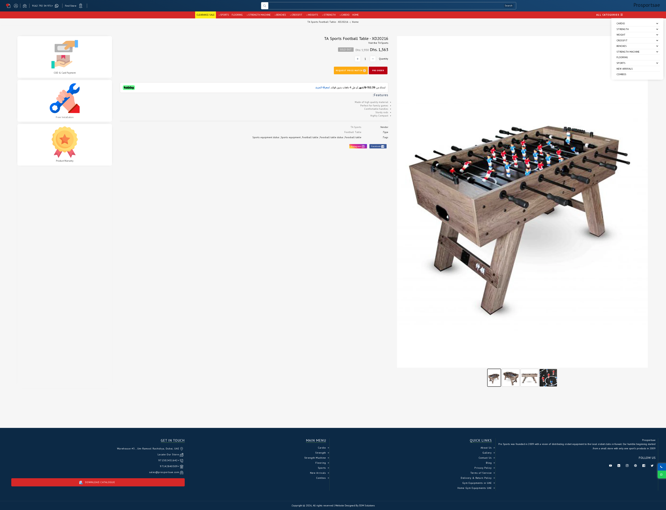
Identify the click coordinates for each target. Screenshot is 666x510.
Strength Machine (315, 457)
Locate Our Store (168, 454)
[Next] (643, 202)
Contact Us (485, 457)
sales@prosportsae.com (164, 472)
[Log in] (16, 6)
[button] (8, 6)
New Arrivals (625, 68)
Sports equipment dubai (266, 137)
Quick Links (481, 440)
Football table (310, 137)
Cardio (322, 447)
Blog (489, 462)
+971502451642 (168, 460)
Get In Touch (173, 440)
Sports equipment (291, 137)
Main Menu (316, 440)
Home (355, 21)
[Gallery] (522, 212)
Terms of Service (481, 472)
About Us (486, 447)
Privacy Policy (483, 467)
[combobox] (392, 5)
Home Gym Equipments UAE (475, 488)
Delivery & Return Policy (476, 477)
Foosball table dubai (331, 137)
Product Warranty (64, 160)
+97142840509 (169, 466)
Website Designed (345, 505)
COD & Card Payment (65, 72)
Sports (322, 467)
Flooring (622, 57)
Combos (621, 74)
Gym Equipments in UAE (477, 482)
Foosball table (353, 137)
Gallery (487, 452)
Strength (320, 452)
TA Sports (383, 42)
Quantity (383, 58)
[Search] (264, 5)
